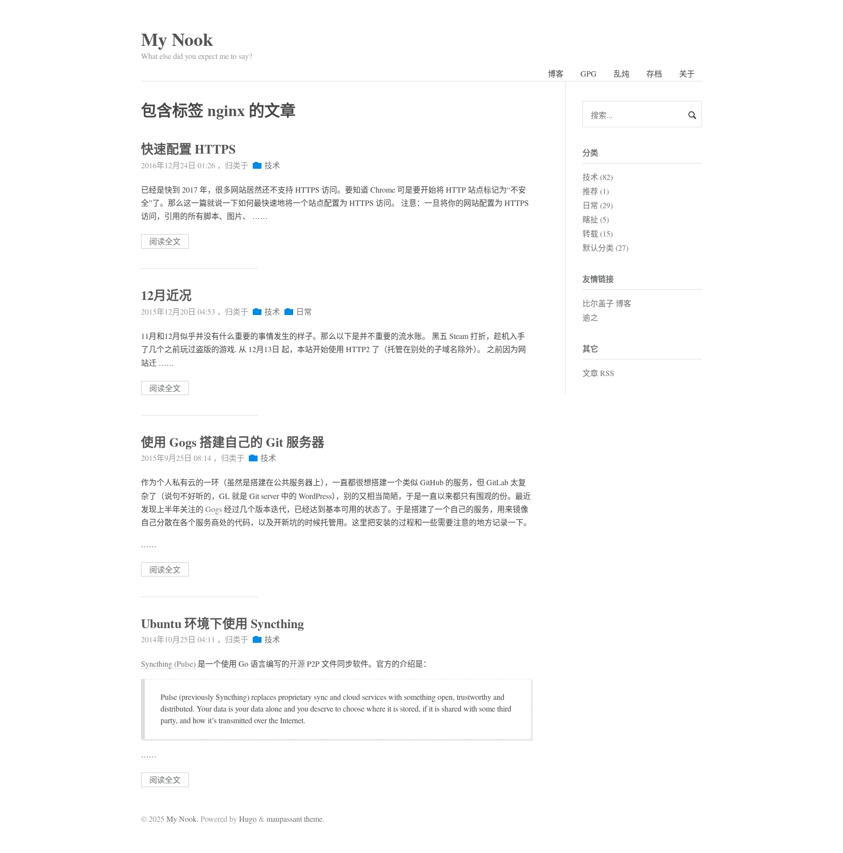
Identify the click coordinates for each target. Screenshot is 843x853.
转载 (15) (597, 233)
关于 (687, 73)
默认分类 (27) (605, 247)
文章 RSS (598, 373)
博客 (555, 73)
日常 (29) (597, 205)
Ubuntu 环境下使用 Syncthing (222, 623)
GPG (589, 73)
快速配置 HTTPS (188, 148)
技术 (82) (597, 177)
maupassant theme (294, 818)
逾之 (590, 317)
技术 (272, 165)
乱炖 (621, 73)
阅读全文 (165, 242)
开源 (297, 663)
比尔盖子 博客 (606, 303)
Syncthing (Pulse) (168, 663)
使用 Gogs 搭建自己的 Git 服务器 (232, 442)
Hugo (248, 818)
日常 (304, 311)
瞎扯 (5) (595, 219)
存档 (654, 73)
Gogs (213, 509)
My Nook (177, 38)
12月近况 (166, 295)
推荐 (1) (595, 191)
